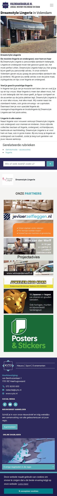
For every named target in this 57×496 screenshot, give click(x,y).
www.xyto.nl (11, 393)
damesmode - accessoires (18, 149)
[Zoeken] (50, 163)
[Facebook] (5, 404)
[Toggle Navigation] (52, 5)
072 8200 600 (12, 386)
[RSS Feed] (15, 404)
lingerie (9, 152)
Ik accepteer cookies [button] (28, 491)
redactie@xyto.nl (13, 390)
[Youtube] (10, 404)
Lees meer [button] (23, 484)
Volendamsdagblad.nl (21, 4)
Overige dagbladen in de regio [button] (17, 467)
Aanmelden (10, 426)
